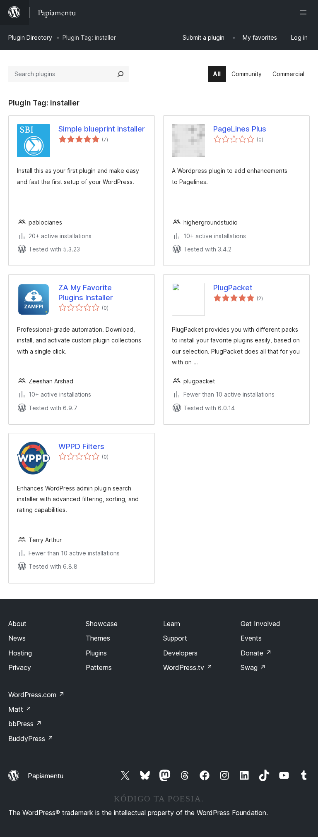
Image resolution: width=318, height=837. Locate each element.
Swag (253, 667)
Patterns (99, 667)
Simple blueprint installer (101, 128)
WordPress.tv (187, 667)
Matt (19, 709)
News (17, 638)
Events (251, 638)
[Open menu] (305, 12)
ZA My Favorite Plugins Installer (85, 292)
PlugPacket (233, 287)
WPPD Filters (81, 446)
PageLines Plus (239, 128)
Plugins (96, 653)
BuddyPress (30, 738)
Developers (180, 653)
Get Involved (260, 623)
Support (175, 638)
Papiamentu (45, 776)
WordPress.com (36, 695)
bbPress (25, 724)
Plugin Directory (30, 37)
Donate (256, 653)
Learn (171, 623)
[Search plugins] (120, 74)
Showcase (102, 623)
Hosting (20, 653)
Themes (98, 638)
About (17, 623)
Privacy (19, 667)
